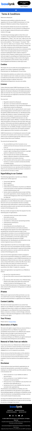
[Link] (22, 415)
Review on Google (19, 410)
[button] (16, 10)
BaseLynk (21, 425)
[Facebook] (10, 415)
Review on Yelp (22, 412)
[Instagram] (13, 415)
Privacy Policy (12, 321)
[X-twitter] (16, 415)
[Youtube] (19, 415)
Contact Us (10, 410)
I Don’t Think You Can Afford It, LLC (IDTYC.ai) (16, 428)
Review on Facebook (11, 412)
